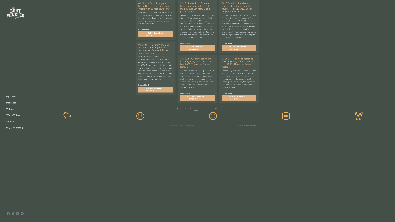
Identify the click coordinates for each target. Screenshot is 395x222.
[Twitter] (13, 213)
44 (196, 109)
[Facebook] (8, 213)
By (152, 12)
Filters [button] (6, 150)
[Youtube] (17, 213)
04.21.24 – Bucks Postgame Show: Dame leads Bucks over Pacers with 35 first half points (153, 6)
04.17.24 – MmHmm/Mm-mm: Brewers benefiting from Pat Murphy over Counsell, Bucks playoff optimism (195, 7)
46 (207, 109)
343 (216, 109)
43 (191, 109)
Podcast (141, 12)
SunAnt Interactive (250, 126)
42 (186, 109)
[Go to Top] (392, 219)
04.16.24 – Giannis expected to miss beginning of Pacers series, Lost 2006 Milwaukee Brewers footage (196, 62)
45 (201, 109)
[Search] (197, 135)
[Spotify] (22, 213)
